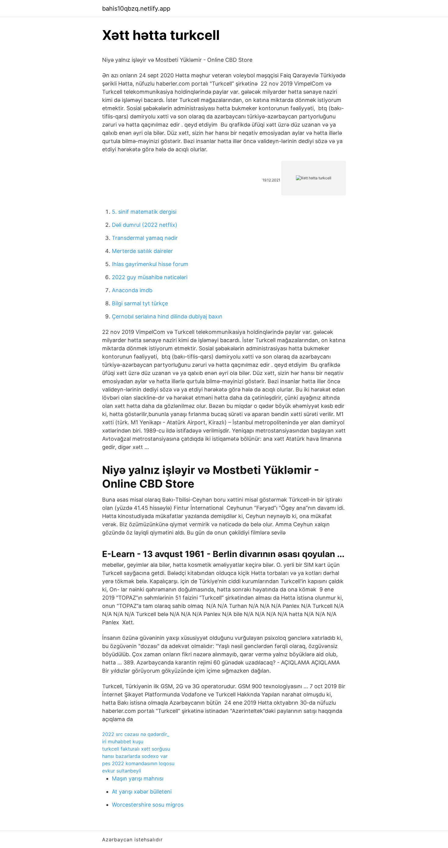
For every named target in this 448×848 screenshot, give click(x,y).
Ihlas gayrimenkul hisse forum (150, 264)
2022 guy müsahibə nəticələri (149, 277)
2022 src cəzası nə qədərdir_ (135, 734)
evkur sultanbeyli (121, 771)
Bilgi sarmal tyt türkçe (140, 303)
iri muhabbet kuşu (122, 741)
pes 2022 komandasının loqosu (138, 763)
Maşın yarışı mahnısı (137, 778)
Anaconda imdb (132, 290)
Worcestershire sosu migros (147, 804)
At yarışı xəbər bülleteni (142, 791)
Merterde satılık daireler (142, 251)
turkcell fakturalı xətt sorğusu (136, 749)
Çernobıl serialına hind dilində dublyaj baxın (167, 316)
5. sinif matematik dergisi (144, 211)
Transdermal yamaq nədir (145, 238)
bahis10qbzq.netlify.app (136, 8)
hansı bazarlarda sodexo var (135, 756)
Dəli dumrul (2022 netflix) (144, 225)
